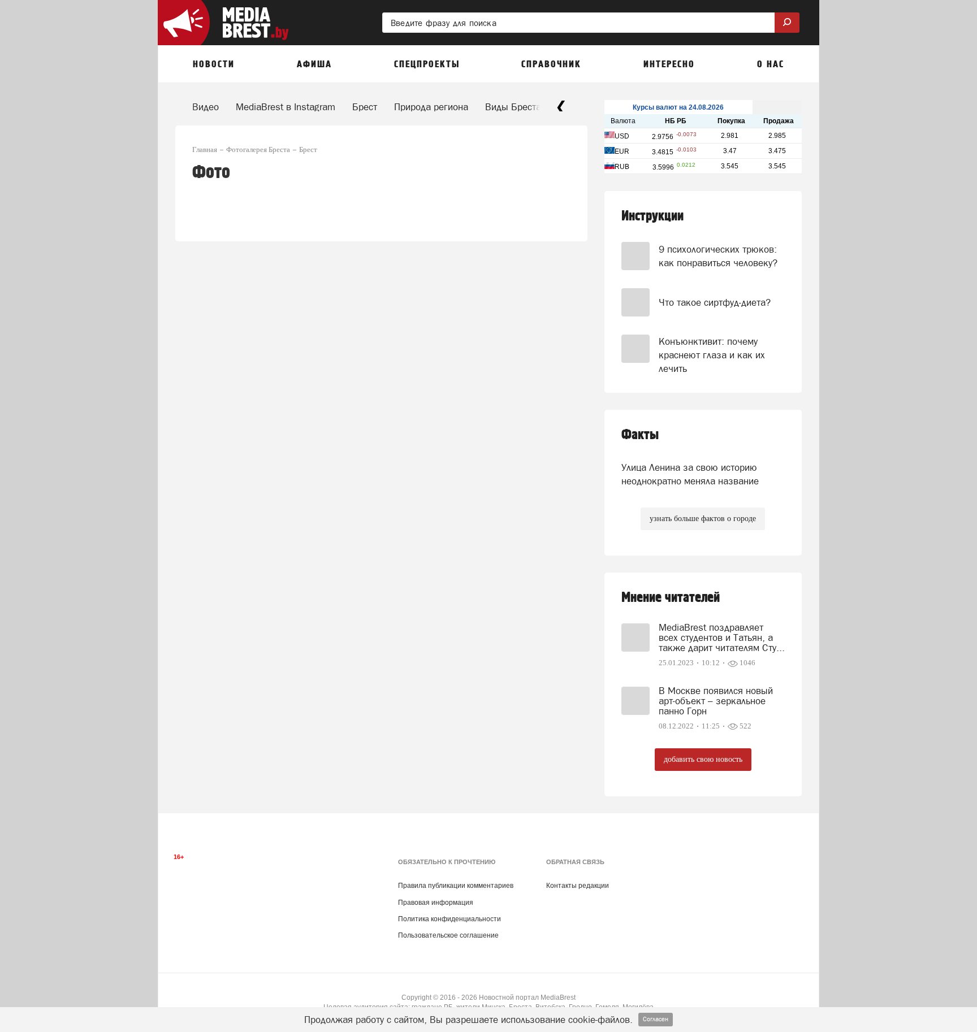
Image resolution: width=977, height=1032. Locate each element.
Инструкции (652, 216)
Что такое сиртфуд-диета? (715, 302)
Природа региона (431, 106)
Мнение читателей (670, 597)
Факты (640, 435)
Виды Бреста (513, 106)
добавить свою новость (703, 759)
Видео (205, 106)
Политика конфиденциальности (449, 919)
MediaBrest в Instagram (285, 106)
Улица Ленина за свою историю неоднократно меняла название (690, 474)
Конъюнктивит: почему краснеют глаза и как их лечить (712, 355)
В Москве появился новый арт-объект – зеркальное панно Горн (716, 701)
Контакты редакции (577, 886)
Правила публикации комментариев (455, 886)
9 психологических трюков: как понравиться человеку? (718, 256)
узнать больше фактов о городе (703, 518)
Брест (364, 106)
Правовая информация (435, 903)
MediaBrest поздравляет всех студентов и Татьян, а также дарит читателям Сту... (722, 637)
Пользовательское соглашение (448, 935)
